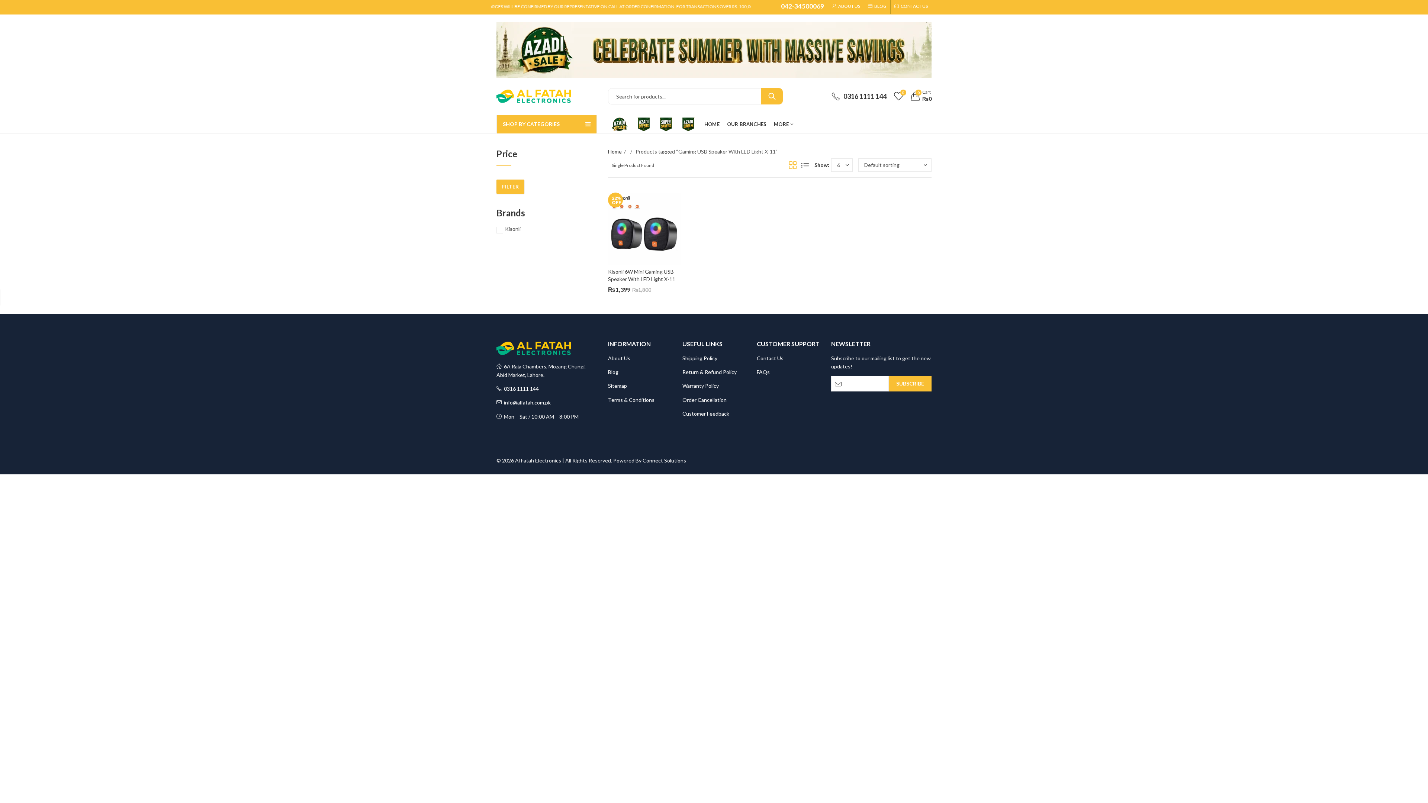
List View (805, 165)
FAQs (763, 372)
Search (772, 96)
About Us (619, 358)
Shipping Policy (699, 358)
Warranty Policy (700, 386)
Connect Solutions (664, 460)
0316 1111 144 (520, 389)
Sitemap (617, 386)
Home (615, 151)
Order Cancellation (704, 400)
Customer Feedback (705, 413)
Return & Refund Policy (709, 372)
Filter (510, 186)
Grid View (793, 165)
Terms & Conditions (631, 400)
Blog (613, 372)
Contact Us (770, 358)
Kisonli (513, 229)
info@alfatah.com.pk (526, 402)
